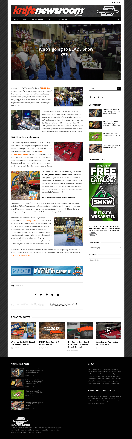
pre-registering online (28, 221)
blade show (19, 286)
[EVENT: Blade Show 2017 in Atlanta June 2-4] (52, 330)
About (51, 19)
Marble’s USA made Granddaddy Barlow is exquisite (30, 305)
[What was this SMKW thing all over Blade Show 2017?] (23, 330)
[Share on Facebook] (35, 294)
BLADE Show (46, 88)
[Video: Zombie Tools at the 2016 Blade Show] (108, 330)
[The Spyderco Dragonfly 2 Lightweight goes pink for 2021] (95, 136)
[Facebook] (112, 2)
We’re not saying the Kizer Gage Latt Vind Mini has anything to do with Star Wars (111, 123)
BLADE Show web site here (20, 255)
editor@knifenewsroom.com (96, 403)
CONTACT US (63, 19)
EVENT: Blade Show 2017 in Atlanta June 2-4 (50, 343)
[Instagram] (119, 2)
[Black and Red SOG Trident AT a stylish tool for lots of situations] (95, 148)
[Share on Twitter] (41, 294)
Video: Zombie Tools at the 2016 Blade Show (107, 343)
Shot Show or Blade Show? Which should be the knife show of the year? (78, 344)
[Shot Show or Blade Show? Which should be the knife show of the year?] (80, 330)
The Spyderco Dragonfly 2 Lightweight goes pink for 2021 (112, 134)
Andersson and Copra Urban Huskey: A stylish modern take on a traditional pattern (111, 111)
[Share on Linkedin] (58, 294)
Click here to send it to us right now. (108, 230)
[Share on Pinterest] (52, 294)
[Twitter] (114, 2)
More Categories (37, 19)
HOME (15, 19)
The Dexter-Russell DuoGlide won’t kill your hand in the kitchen (63, 305)
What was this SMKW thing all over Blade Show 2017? (23, 343)
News (24, 19)
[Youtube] (117, 2)
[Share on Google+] (47, 294)
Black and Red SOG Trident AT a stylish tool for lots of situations (111, 147)
